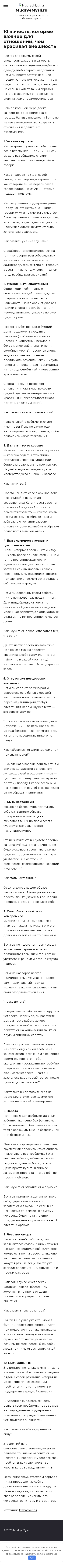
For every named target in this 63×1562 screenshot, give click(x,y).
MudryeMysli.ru (31, 10)
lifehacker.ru (28, 1510)
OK (32, 1557)
